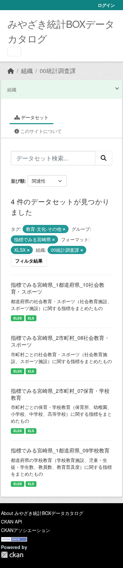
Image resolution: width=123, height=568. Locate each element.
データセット (34, 117)
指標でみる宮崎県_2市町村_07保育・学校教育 (60, 394)
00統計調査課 (58, 70)
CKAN (12, 554)
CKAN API (11, 521)
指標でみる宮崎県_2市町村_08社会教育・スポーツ (60, 341)
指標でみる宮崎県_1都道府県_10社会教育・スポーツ (57, 288)
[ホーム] (11, 70)
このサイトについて (40, 131)
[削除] (64, 229)
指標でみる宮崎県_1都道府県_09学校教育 (60, 450)
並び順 (18, 180)
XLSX (17, 318)
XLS (31, 318)
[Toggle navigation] (14, 51)
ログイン (106, 5)
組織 (27, 70)
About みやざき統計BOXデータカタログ (42, 513)
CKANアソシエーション (25, 530)
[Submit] (103, 158)
